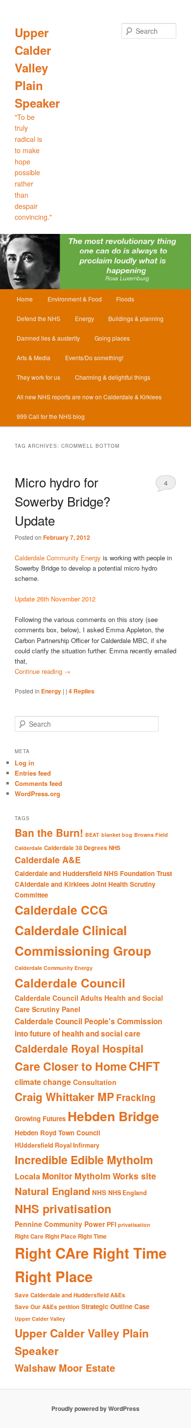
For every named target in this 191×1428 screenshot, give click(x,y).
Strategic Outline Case (115, 1306)
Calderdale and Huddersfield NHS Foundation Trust (93, 873)
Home (25, 299)
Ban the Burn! (49, 832)
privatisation (134, 1224)
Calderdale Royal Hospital (79, 1048)
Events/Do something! (94, 357)
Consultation (95, 1082)
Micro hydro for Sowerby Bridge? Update (62, 501)
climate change (43, 1081)
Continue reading (43, 671)
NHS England (127, 1192)
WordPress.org (37, 793)
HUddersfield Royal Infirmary (57, 1145)
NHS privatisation (63, 1208)
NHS (99, 1192)
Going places (112, 338)
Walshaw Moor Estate (65, 1368)
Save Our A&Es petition (47, 1307)
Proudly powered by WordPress (95, 1408)
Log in (24, 762)
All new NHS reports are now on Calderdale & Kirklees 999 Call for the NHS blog (89, 406)
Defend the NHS (38, 318)
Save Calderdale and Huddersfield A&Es (70, 1295)
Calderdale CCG (61, 910)
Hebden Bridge (113, 1115)
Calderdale (28, 848)
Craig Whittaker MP (64, 1097)
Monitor (57, 1176)
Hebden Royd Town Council (57, 1132)
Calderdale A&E (48, 859)
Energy (84, 318)
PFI (111, 1224)
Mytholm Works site (115, 1176)
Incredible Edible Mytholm (84, 1160)
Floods (125, 299)
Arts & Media (33, 357)
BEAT (92, 834)
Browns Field (151, 834)
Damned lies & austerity (48, 338)
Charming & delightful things (112, 377)
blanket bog (116, 834)
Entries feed (33, 773)
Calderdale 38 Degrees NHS (82, 848)
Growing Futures (40, 1118)
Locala (27, 1176)
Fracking (136, 1097)
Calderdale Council (70, 982)
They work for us (38, 377)
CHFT (144, 1066)
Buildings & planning (136, 318)
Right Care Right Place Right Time (61, 1236)
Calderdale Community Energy (58, 557)
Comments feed (38, 783)
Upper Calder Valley (40, 1318)
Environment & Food (75, 299)
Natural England (52, 1191)
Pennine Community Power (60, 1224)
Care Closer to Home (71, 1066)
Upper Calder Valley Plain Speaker (37, 67)
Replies (82, 691)
